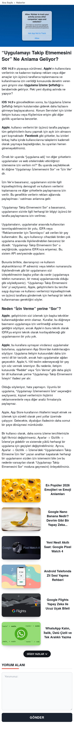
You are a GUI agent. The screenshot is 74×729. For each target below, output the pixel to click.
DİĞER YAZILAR (35, 654)
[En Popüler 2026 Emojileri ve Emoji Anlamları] (21, 490)
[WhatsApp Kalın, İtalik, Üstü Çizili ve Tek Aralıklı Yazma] (21, 633)
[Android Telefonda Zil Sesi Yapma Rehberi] (21, 576)
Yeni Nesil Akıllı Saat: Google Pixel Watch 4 (57, 546)
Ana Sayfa (7, 2)
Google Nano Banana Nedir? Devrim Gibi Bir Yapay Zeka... (57, 518)
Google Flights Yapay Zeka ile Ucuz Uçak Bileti (58, 604)
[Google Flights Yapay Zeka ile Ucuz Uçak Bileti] (21, 605)
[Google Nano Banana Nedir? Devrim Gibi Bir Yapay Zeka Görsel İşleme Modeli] (21, 519)
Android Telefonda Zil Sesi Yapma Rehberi (57, 575)
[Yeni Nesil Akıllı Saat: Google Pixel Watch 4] (21, 547)
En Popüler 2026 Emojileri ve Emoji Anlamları (57, 489)
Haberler (20, 2)
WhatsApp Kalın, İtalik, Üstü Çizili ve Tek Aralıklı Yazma (58, 632)
